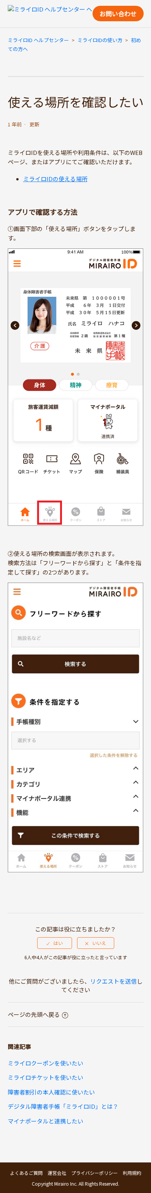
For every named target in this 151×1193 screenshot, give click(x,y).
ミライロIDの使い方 (99, 40)
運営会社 (57, 1172)
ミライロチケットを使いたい (45, 1077)
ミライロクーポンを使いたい (45, 1063)
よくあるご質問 (26, 1172)
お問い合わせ (118, 13)
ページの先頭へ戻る (34, 1014)
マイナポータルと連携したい (45, 1121)
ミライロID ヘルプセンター (38, 40)
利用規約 (132, 1172)
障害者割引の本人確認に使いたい (51, 1092)
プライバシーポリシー (94, 1172)
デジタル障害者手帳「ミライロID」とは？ (63, 1106)
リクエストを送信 (113, 981)
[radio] (54, 943)
